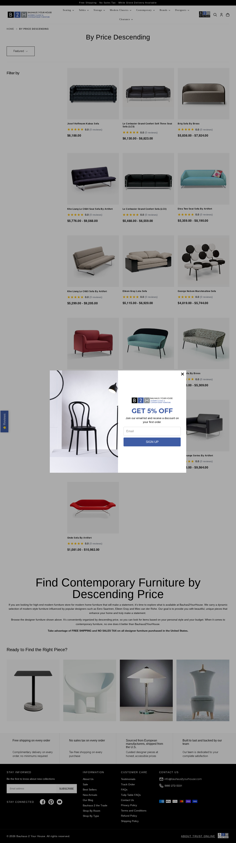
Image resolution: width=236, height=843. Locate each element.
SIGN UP (152, 442)
